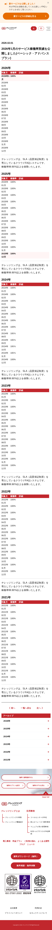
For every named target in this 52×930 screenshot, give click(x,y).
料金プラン (17, 841)
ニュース (31, 844)
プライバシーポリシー (13, 913)
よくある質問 (43, 841)
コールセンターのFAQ (38, 817)
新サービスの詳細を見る (25, 16)
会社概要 (13, 908)
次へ (39, 708)
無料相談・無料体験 (41, 28)
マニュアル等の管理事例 (39, 826)
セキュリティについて (38, 913)
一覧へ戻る (26, 708)
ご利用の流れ (30, 841)
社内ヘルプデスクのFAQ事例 (40, 832)
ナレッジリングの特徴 (13, 817)
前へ (13, 708)
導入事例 (7, 841)
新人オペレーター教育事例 (40, 822)
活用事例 (30, 811)
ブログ (22, 844)
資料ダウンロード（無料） (34, 28)
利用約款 (38, 908)
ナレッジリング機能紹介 (14, 822)
